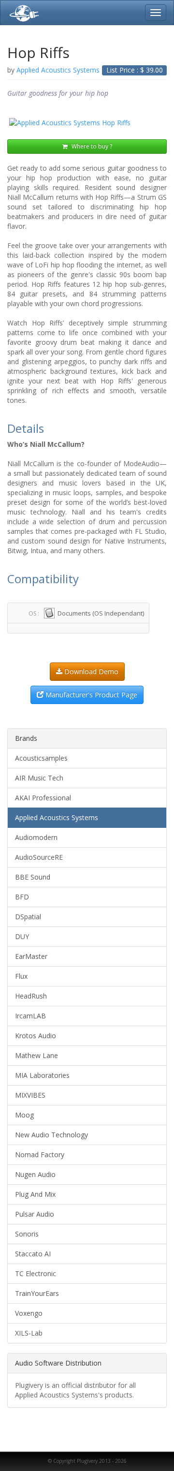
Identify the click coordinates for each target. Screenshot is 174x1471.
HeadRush (31, 995)
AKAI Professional (43, 797)
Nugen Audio (35, 1174)
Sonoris (27, 1233)
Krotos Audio (35, 1035)
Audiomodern (36, 837)
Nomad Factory (39, 1154)
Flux (21, 976)
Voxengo (29, 1313)
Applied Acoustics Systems (56, 817)
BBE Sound (32, 877)
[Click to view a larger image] (87, 123)
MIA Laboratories (42, 1075)
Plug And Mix (35, 1194)
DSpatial (28, 916)
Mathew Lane (36, 1055)
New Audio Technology (51, 1134)
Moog (24, 1114)
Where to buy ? (91, 146)
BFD (22, 896)
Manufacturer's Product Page (90, 694)
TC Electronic (35, 1273)
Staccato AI (33, 1253)
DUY (22, 936)
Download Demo (90, 671)
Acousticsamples (41, 758)
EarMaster (31, 956)
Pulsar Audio (34, 1214)
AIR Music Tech (39, 777)
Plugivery (22, 12)
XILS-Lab (29, 1333)
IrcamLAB (30, 1015)
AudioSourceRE (39, 857)
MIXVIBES (30, 1095)
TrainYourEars (37, 1293)
